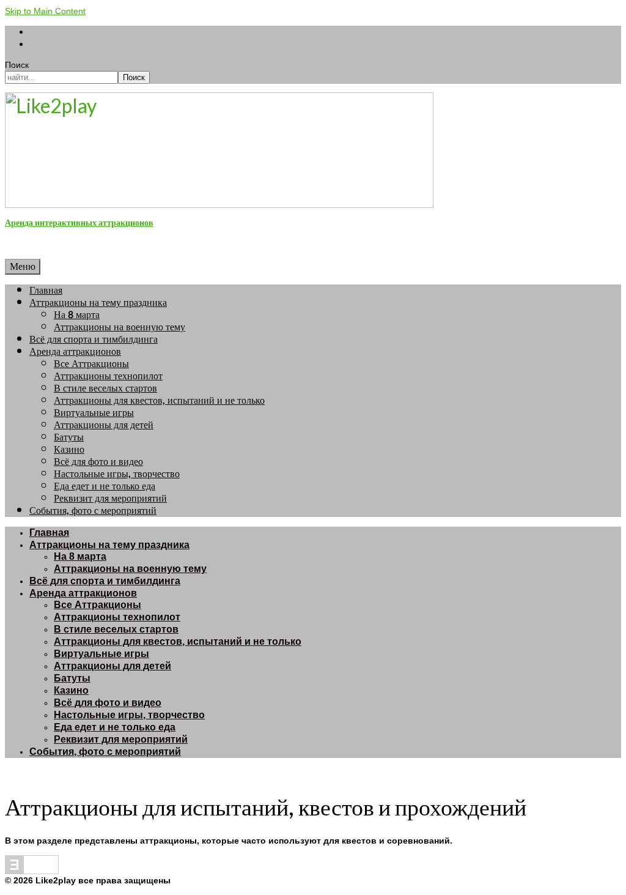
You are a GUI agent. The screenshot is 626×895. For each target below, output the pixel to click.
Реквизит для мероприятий (110, 498)
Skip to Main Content (45, 11)
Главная (45, 290)
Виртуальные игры (94, 413)
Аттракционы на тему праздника (98, 302)
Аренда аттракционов (75, 351)
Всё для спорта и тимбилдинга (93, 339)
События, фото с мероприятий (92, 510)
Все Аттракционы (91, 364)
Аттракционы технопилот (108, 376)
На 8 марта (77, 315)
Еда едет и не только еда (104, 486)
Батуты (69, 437)
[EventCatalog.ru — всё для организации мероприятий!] (32, 871)
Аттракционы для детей (103, 425)
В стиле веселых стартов (105, 388)
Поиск (17, 65)
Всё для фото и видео (98, 461)
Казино (69, 449)
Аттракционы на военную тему (119, 327)
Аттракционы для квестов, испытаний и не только (159, 400)
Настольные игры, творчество (117, 474)
